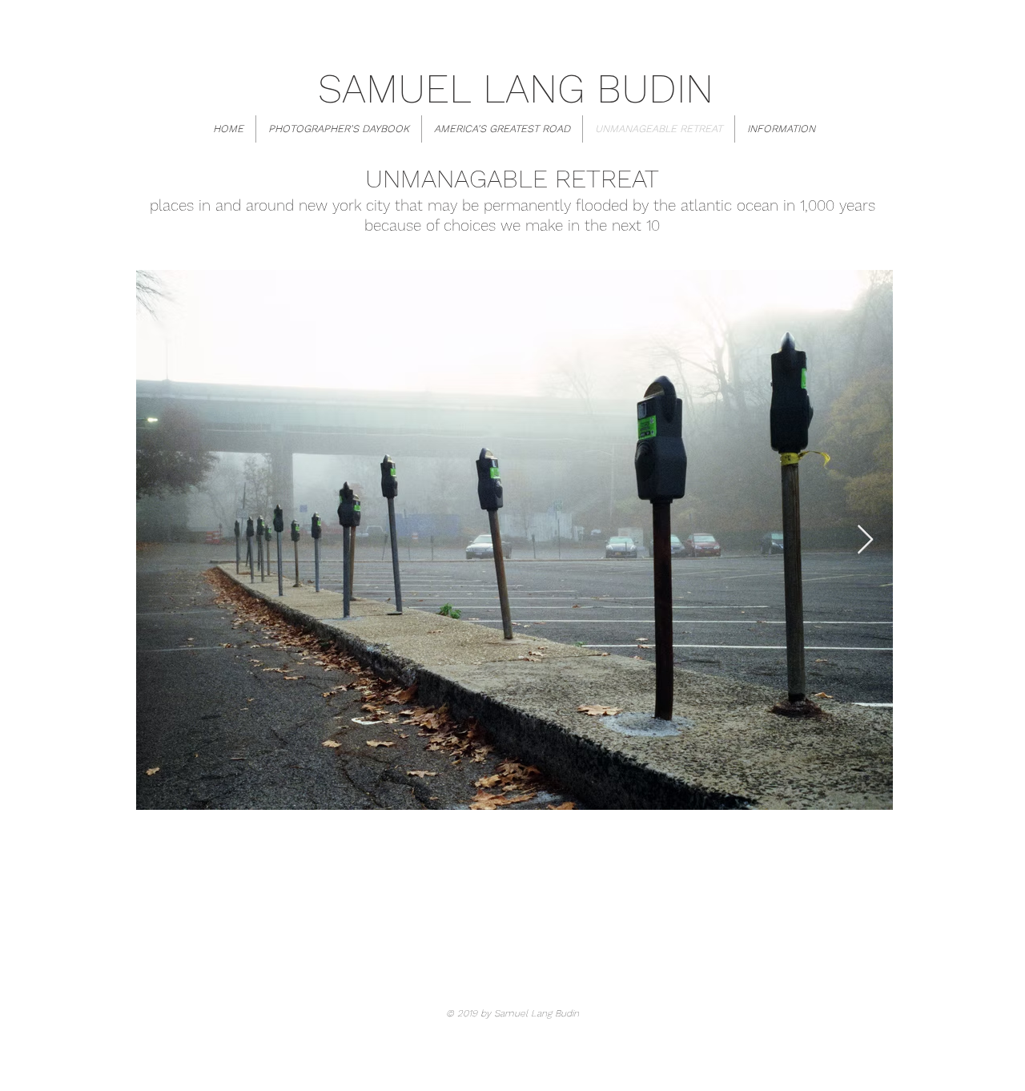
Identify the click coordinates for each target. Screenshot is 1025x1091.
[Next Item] (865, 540)
